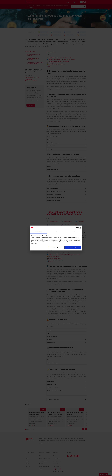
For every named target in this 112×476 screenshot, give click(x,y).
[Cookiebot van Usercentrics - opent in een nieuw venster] (76, 228)
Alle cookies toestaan (72, 247)
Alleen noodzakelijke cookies (56, 247)
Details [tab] (56, 231)
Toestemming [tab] (38, 231)
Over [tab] (73, 231)
